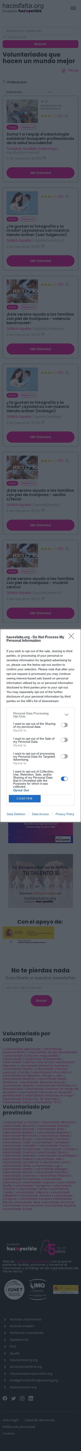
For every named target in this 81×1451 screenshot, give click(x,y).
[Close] (72, 637)
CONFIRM (25, 798)
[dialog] (40, 725)
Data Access (40, 814)
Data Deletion (16, 814)
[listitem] (40, 715)
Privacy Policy (65, 814)
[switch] (64, 725)
